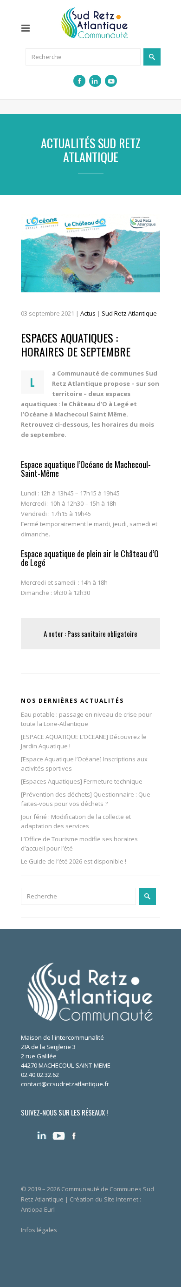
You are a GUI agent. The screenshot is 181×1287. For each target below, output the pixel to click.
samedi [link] (64, 582)
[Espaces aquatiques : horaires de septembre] (90, 253)
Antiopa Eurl (38, 1209)
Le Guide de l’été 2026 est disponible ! (73, 861)
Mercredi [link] (33, 582)
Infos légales (39, 1230)
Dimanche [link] (35, 592)
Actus (88, 313)
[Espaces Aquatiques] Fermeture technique (81, 781)
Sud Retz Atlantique (129, 313)
